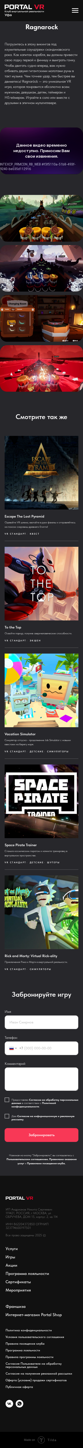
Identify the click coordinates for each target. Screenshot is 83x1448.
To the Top (13, 627)
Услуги (12, 1248)
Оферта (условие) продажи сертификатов (36, 1380)
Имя (8, 1011)
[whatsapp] (19, 1406)
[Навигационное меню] (75, 10)
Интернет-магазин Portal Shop (34, 1314)
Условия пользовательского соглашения (35, 1336)
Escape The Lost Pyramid (24, 516)
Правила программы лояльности (29, 1356)
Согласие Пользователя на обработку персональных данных (34, 1365)
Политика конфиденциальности (29, 1330)
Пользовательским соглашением (27, 1159)
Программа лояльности (27, 1273)
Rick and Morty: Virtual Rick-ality (31, 956)
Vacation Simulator (20, 734)
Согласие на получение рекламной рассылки (39, 1373)
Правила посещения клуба (25, 1343)
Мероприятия (18, 1290)
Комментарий (15, 1063)
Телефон (11, 1037)
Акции (11, 1265)
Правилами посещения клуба (46, 1163)
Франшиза (16, 1306)
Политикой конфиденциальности (34, 1104)
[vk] (9, 1406)
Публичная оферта (19, 1386)
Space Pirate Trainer (21, 845)
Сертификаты (18, 1281)
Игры (10, 1256)
